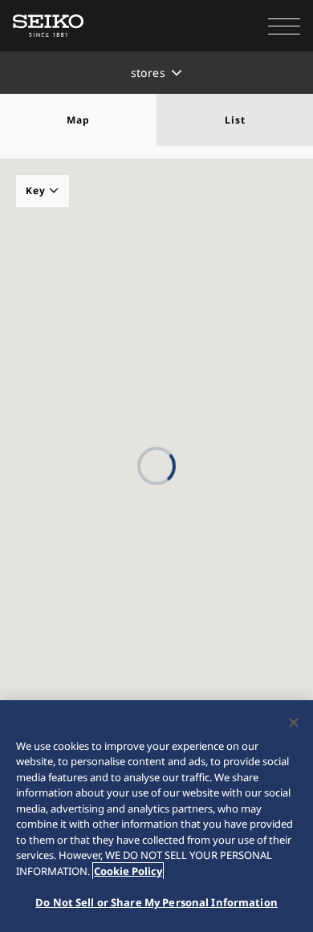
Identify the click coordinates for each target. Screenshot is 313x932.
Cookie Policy (128, 871)
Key (37, 190)
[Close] (293, 722)
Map (78, 120)
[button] (284, 25)
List (235, 120)
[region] (156, 816)
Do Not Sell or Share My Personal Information (156, 902)
